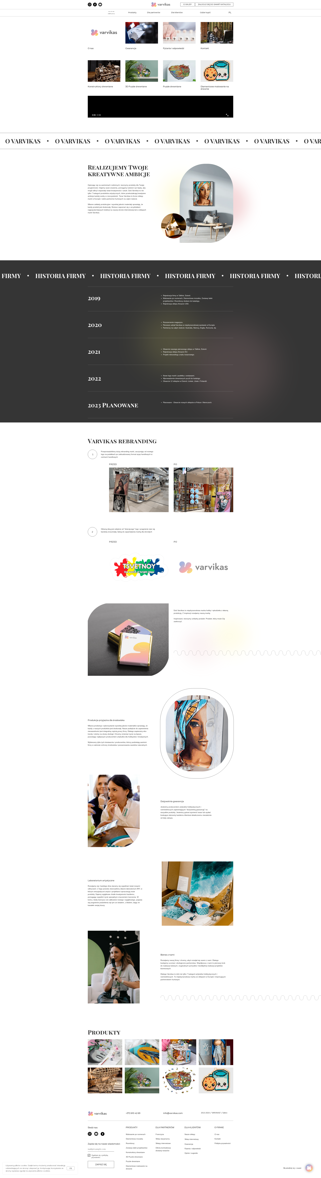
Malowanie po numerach (135, 1134)
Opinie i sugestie (191, 1153)
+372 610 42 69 (133, 1113)
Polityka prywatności (223, 1143)
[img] (105, 1052)
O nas (91, 48)
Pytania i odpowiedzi (173, 48)
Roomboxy (130, 1143)
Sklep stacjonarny (163, 1139)
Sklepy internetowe (163, 1143)
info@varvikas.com (173, 1113)
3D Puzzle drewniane (136, 87)
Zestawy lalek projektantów (136, 1148)
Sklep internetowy (192, 1139)
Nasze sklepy (190, 1134)
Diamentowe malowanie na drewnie (215, 88)
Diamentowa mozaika (134, 1139)
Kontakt (205, 48)
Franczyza (160, 1134)
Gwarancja (130, 48)
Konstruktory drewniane (100, 87)
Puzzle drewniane (172, 87)
